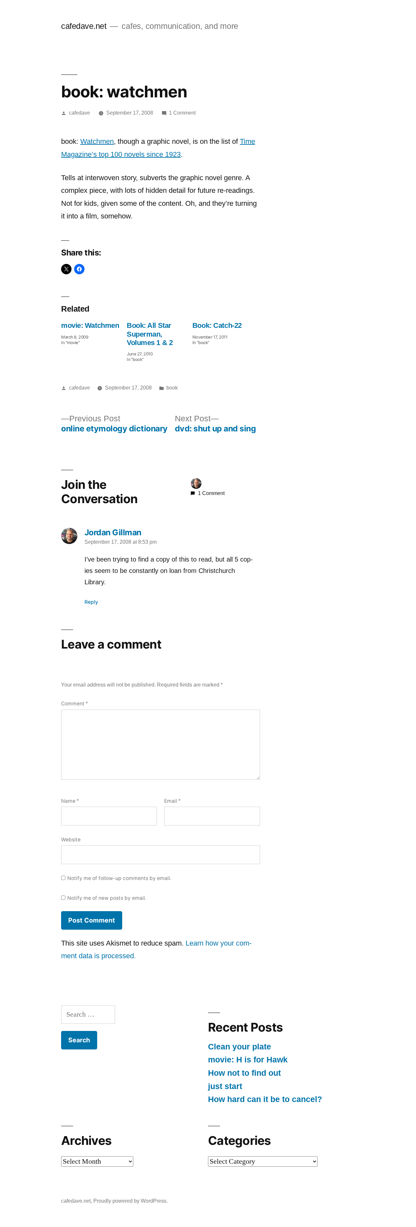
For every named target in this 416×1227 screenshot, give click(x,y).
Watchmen (97, 141)
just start (225, 1086)
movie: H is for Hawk (248, 1059)
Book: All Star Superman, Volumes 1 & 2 (150, 334)
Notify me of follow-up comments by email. (119, 878)
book (172, 387)
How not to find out (244, 1073)
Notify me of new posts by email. (106, 898)
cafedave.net (83, 26)
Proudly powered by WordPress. (130, 1201)
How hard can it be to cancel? (265, 1099)
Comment (74, 703)
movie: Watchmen (90, 325)
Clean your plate (239, 1046)
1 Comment (182, 113)
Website (71, 840)
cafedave (79, 113)
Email (172, 801)
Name (70, 801)
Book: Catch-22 (217, 325)
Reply (91, 602)
